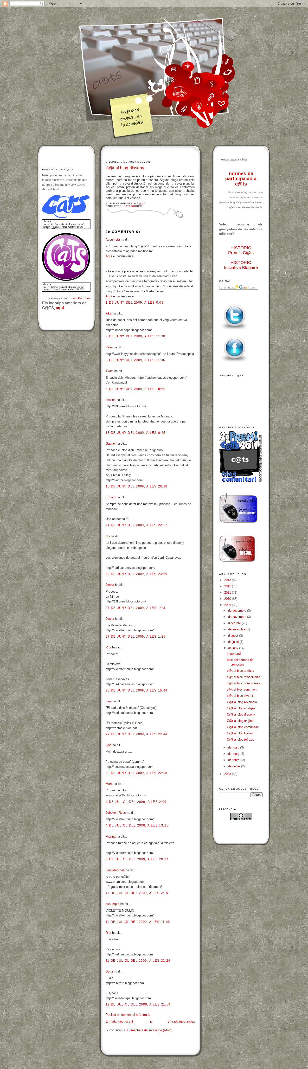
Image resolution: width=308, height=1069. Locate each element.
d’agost (233, 635)
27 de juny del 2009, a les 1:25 (135, 636)
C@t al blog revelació (242, 702)
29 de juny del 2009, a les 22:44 (136, 734)
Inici (150, 1021)
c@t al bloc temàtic (240, 670)
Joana (110, 585)
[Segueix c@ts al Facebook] (234, 362)
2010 (228, 599)
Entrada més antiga (181, 1021)
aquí (60, 308)
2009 (228, 605)
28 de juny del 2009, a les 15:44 (136, 690)
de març (234, 753)
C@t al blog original (240, 721)
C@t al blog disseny (125, 168)
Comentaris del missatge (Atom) (149, 1030)
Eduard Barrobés (79, 298)
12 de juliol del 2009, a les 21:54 (138, 1004)
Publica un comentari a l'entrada (128, 1015)
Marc (109, 784)
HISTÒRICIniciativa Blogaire (241, 265)
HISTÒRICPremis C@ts (241, 250)
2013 (228, 580)
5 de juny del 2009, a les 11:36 (135, 360)
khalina (111, 400)
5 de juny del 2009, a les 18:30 (135, 389)
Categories (133, 206)
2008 (228, 774)
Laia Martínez (115, 870)
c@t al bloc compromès (243, 683)
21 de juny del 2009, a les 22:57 (136, 525)
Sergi (109, 971)
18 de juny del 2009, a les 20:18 (136, 486)
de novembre (237, 617)
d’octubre (235, 623)
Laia (108, 701)
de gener (234, 766)
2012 (228, 586)
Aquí (109, 256)
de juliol (234, 642)
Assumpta (113, 239)
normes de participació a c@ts (241, 178)
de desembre (237, 610)
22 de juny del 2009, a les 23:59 (136, 574)
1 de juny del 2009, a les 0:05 (134, 302)
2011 (228, 592)
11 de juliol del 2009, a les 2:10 (137, 893)
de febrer (234, 760)
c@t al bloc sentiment (242, 689)
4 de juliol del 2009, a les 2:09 (136, 802)
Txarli (109, 371)
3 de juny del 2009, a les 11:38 (135, 336)
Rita (108, 647)
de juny (233, 648)
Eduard (111, 497)
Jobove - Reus (116, 812)
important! (234, 653)
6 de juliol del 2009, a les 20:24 (137, 859)
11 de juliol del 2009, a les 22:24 (138, 960)
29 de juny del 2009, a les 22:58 (136, 773)
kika (108, 313)
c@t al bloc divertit (240, 696)
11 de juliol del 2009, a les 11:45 (138, 922)
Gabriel (111, 443)
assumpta (112, 904)
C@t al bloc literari (240, 733)
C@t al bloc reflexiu (240, 739)
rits (108, 536)
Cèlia (109, 347)
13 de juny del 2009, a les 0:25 (135, 433)
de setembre (237, 629)
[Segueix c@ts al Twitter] (234, 330)
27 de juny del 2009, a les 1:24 (135, 608)
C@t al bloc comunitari (243, 727)
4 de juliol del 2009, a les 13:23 (137, 825)
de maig (234, 747)
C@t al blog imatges (241, 708)
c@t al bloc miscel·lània (243, 677)
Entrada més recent (119, 1021)
